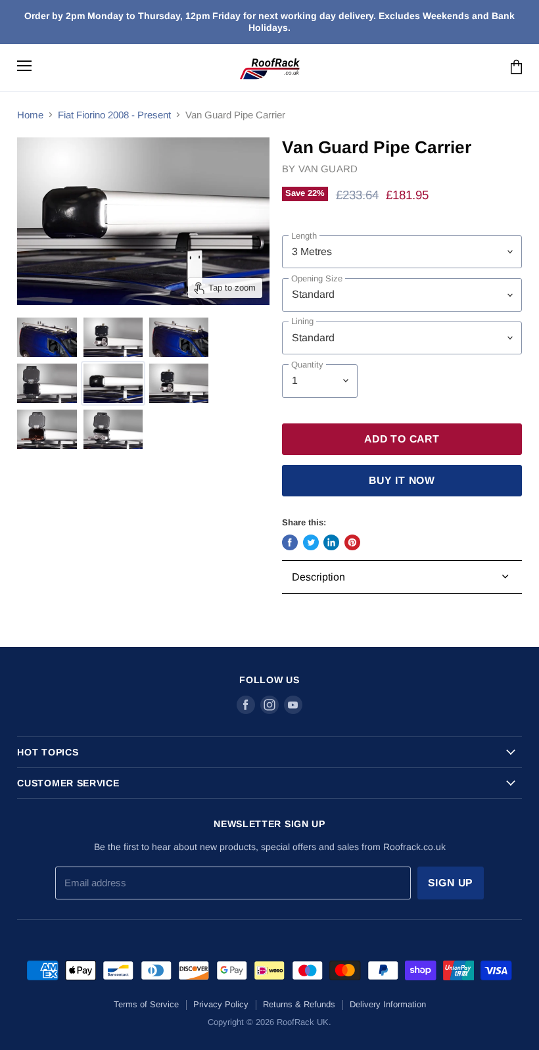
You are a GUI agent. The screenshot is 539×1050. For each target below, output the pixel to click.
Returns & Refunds (299, 1004)
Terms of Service (146, 1004)
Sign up (451, 882)
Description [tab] (318, 577)
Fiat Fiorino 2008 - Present (114, 114)
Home (30, 114)
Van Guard (328, 168)
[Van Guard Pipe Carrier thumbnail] (47, 337)
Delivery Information (388, 1004)
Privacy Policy (220, 1004)
